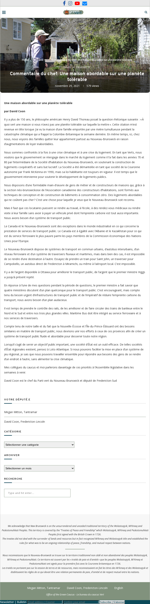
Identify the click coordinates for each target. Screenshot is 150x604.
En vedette (83, 67)
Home (25, 60)
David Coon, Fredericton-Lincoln (24, 421)
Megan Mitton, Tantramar (20, 412)
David (40, 60)
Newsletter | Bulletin (13, 602)
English (118, 588)
